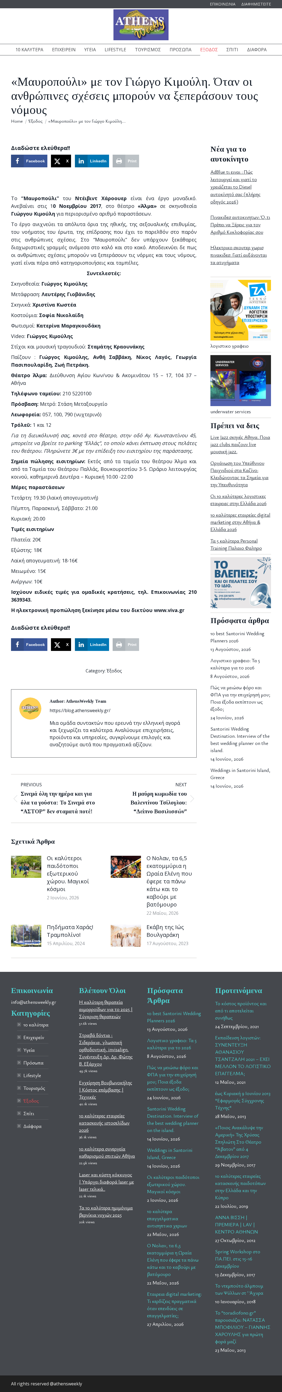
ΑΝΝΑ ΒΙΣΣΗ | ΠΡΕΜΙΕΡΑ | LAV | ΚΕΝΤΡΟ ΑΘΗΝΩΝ (236, 1224)
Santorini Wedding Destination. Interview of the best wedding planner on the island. (240, 739)
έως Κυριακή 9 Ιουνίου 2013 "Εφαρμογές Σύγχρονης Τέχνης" (242, 1100)
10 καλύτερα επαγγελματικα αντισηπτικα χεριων (167, 1218)
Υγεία (29, 1050)
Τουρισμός (34, 1088)
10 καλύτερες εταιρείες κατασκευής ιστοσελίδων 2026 (104, 1122)
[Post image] (26, 867)
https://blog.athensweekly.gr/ (80, 710)
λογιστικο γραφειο (229, 345)
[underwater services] (240, 404)
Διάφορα (32, 1126)
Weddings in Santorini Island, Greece (240, 774)
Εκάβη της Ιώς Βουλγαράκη (165, 930)
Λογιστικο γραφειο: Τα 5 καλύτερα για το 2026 (235, 664)
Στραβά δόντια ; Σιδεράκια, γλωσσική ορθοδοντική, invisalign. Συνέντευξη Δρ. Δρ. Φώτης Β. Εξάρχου (106, 1049)
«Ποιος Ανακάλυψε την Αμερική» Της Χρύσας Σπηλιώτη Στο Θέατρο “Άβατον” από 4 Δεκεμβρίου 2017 (239, 1141)
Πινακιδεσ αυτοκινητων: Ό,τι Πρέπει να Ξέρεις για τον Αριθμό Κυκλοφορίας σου (240, 224)
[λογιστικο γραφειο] (240, 338)
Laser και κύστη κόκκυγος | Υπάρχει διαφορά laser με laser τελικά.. (106, 1181)
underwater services (230, 411)
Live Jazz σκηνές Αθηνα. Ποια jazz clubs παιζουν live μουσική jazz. (240, 444)
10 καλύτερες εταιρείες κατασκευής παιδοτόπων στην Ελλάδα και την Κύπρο (240, 1187)
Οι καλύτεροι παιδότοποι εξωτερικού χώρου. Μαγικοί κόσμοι (68, 873)
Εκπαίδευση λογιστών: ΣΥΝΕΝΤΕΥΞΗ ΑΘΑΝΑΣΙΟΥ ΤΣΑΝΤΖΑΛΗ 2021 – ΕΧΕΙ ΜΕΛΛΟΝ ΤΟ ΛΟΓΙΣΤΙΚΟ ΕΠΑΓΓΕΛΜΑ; (243, 1055)
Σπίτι (28, 1113)
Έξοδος (114, 671)
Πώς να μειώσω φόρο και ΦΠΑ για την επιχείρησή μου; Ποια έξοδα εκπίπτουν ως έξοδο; (240, 698)
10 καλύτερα (35, 1024)
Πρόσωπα (33, 1062)
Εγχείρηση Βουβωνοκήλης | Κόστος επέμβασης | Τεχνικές (105, 1089)
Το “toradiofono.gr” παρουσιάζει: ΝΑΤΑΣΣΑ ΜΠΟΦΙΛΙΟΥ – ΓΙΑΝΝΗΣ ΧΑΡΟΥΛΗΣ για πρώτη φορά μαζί (242, 1327)
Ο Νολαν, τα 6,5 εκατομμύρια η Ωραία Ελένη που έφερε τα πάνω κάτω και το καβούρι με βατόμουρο (169, 881)
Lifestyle (32, 1075)
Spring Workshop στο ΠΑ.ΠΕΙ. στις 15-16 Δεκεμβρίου (237, 1258)
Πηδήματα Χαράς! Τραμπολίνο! (70, 930)
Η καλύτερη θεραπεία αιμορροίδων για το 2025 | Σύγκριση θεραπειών (106, 1009)
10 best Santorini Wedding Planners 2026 (237, 637)
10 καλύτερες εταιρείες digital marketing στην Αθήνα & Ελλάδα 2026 (240, 521)
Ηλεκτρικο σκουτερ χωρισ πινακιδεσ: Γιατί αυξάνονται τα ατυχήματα (238, 254)
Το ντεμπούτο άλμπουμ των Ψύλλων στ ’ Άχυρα (239, 1289)
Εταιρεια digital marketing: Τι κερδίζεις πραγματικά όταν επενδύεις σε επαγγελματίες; (174, 1305)
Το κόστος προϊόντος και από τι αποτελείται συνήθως (241, 1010)
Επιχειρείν (33, 1037)
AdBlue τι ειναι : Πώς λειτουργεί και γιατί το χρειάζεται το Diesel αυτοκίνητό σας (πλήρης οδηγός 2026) (235, 186)
